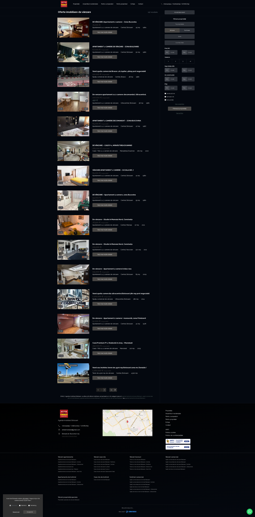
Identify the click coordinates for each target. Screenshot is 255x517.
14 (111, 390)
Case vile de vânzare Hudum (102, 469)
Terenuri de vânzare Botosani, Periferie (140, 464)
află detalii (26, 498)
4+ (190, 61)
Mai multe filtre (179, 104)
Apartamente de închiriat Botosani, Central (69, 482)
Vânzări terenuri (135, 457)
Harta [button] (86, 35)
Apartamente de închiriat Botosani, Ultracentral (70, 484)
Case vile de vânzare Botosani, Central (104, 464)
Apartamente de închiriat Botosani (67, 479)
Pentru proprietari (122, 4)
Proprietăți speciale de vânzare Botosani (68, 499)
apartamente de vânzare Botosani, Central (92, 398)
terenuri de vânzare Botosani (114, 398)
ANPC (167, 429)
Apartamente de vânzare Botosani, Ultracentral (70, 464)
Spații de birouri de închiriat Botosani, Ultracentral (143, 491)
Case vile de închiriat (101, 477)
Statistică (23, 505)
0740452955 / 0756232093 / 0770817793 (176, 4)
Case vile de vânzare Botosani (102, 459)
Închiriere (187, 30)
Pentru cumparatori (107, 4)
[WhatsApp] (250, 512)
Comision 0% (170, 96)
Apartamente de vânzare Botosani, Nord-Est (70, 471)
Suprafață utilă (169, 66)
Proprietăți (76, 4)
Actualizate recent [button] (179, 12)
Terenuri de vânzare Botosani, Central (140, 462)
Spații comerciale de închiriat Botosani (140, 479)
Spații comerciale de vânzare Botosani (176, 459)
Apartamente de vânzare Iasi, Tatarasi (68, 469)
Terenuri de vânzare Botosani (137, 459)
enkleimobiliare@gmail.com (71, 430)
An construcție (169, 75)
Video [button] (79, 380)
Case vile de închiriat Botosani (102, 479)
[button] (59, 26)
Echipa (133, 4)
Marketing (33, 505)
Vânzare (172, 30)
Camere (167, 57)
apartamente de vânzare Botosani (132, 396)
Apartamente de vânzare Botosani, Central (69, 462)
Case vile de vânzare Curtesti (102, 466)
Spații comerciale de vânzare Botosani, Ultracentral (179, 466)
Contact (140, 4)
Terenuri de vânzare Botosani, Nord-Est (140, 469)
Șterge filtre (179, 113)
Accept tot (30, 512)
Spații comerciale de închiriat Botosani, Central (142, 482)
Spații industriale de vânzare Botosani (176, 462)
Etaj (166, 84)
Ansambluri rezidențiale (90, 4)
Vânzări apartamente (65, 457)
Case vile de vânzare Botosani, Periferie (104, 462)
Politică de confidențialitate (174, 435)
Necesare (14, 505)
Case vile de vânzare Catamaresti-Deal (104, 471)
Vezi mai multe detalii (104, 32)
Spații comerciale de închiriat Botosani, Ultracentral (143, 489)
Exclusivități (170, 100)
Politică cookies (171, 432)
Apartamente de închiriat (67, 477)
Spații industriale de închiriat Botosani (140, 484)
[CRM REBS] (131, 511)
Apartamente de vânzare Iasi (65, 466)
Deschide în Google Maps (69, 436)
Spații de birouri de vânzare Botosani (175, 469)
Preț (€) (167, 48)
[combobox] (180, 24)
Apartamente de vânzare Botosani (67, 459)
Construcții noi (170, 93)
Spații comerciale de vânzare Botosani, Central (178, 464)
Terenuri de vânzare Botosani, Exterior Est (141, 466)
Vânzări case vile (100, 457)
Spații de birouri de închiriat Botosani (139, 487)
